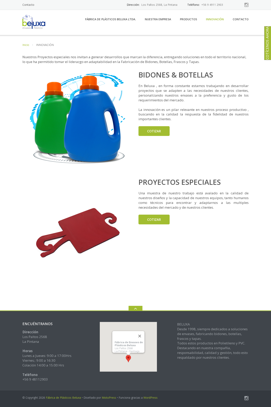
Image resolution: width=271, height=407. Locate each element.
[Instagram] (246, 4)
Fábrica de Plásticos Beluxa (63, 397)
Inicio (25, 45)
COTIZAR (154, 131)
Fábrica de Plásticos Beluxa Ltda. (110, 19)
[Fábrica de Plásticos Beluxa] (35, 22)
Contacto (28, 5)
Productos (188, 19)
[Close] (139, 336)
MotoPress (109, 397)
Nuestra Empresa (158, 19)
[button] (128, 358)
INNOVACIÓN (215, 19)
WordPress (150, 397)
